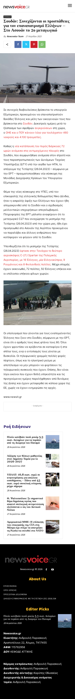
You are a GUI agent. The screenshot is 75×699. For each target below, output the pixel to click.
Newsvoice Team (15, 36)
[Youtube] (52, 569)
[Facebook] (17, 44)
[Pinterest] (34, 44)
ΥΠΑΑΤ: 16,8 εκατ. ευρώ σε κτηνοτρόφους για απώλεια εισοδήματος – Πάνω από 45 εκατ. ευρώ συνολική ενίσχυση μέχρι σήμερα (24, 480)
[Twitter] (25, 44)
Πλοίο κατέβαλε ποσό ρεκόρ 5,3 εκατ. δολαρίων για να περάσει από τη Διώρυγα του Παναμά (25, 440)
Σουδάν (27, 123)
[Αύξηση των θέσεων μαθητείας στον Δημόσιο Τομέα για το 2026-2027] (52, 461)
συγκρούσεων (43, 128)
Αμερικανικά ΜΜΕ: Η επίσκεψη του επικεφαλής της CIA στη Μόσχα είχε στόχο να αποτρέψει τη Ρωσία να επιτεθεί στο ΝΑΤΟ (25, 526)
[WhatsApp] (42, 44)
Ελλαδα (7, 17)
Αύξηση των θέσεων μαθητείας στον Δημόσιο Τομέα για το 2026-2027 (24, 458)
